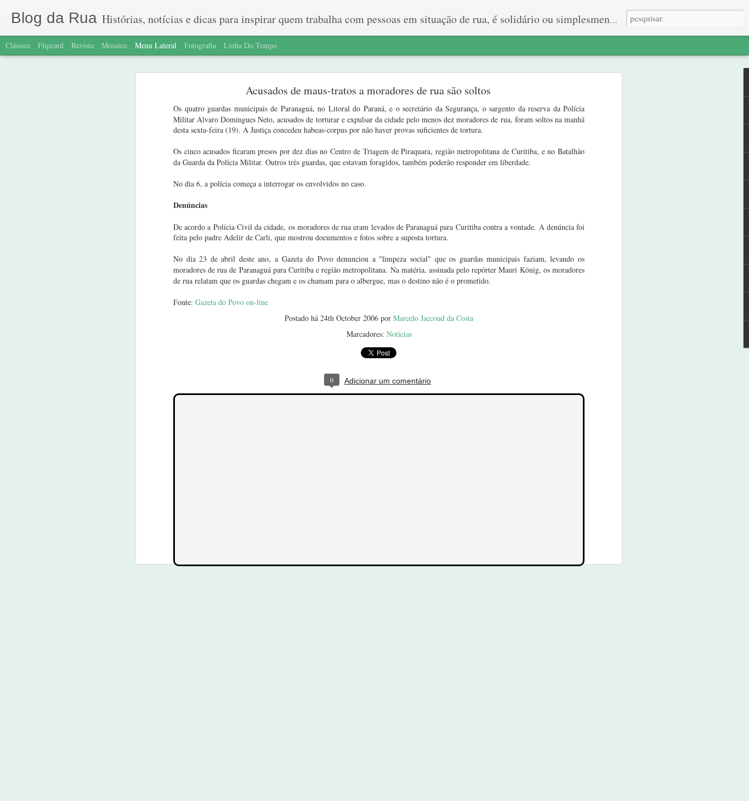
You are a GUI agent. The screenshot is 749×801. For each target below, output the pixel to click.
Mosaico (114, 45)
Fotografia (200, 45)
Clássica (17, 45)
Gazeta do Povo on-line (231, 302)
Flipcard (51, 45)
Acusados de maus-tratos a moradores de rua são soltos (368, 90)
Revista (82, 45)
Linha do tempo (250, 45)
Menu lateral (156, 45)
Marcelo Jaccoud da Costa (433, 318)
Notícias (399, 334)
